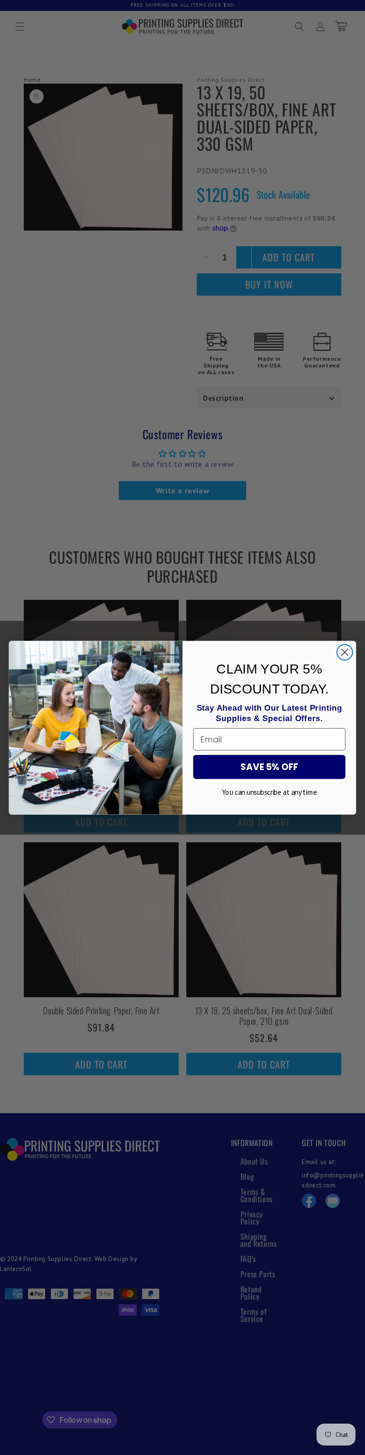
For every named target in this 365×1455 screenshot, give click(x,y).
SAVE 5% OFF (269, 767)
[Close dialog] (345, 652)
